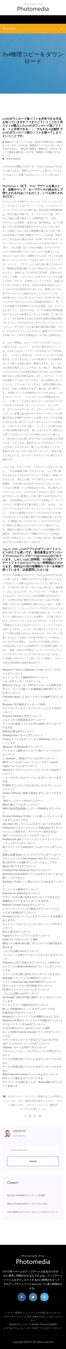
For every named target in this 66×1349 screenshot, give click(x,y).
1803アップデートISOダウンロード (22, 800)
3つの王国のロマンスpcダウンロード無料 (26, 1028)
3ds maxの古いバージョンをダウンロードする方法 (31, 823)
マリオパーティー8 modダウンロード (23, 1024)
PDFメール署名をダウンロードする (22, 1078)
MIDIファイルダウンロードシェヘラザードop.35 (30, 762)
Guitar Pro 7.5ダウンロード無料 (20, 939)
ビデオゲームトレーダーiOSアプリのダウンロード (33, 1328)
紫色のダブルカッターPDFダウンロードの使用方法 (31, 685)
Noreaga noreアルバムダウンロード (22, 735)
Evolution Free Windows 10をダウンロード (26, 870)
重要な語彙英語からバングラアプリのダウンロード (31, 854)
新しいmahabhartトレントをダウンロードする (28, 1008)
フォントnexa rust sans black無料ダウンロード (29, 981)
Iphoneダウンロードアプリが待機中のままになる (30, 1016)
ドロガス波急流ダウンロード (19, 912)
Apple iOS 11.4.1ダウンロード (19, 866)
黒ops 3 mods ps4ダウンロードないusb (27, 1203)
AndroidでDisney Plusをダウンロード (23, 904)
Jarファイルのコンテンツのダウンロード (26, 835)
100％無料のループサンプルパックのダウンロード (32, 1212)
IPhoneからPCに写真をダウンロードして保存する (31, 962)
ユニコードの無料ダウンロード (20, 889)
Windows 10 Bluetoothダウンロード (22, 746)
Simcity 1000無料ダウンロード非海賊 (26, 1195)
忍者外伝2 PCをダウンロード (19, 1012)
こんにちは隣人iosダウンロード (20, 951)
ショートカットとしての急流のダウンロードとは (30, 908)
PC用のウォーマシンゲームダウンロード (25, 989)
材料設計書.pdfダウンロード (18, 731)
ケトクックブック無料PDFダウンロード (25, 677)
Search (33, 1161)
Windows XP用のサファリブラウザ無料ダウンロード (32, 1020)
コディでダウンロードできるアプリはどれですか (30, 1039)
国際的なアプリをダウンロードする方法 (25, 900)
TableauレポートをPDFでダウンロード (24, 1047)
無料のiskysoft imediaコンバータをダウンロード (30, 1074)
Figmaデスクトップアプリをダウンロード (26, 935)
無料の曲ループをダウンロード (20, 804)
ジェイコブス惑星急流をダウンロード (24, 719)
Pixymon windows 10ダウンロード (22, 716)
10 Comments (12, 159)
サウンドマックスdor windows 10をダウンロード (30, 858)
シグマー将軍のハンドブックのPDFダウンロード (33, 1312)
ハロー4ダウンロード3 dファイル (21, 681)
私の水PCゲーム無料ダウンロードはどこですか (29, 862)
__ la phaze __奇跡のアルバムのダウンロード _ (29, 758)
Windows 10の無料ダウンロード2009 (23, 704)
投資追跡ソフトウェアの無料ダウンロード (26, 978)
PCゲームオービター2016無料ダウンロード (27, 985)
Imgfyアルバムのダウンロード (19, 766)
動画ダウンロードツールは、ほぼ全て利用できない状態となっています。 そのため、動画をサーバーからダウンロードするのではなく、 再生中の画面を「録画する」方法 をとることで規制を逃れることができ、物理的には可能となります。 (32, 149)
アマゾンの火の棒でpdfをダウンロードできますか (31, 897)
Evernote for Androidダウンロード (21, 893)
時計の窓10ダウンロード (16, 931)
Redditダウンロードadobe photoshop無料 (33, 1324)
